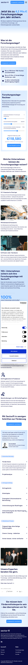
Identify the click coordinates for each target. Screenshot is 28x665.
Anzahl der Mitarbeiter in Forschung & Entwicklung (12, 115)
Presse (2, 654)
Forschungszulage (19, 650)
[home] (4, 2)
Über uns (3, 652)
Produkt (3, 650)
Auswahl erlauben (14, 356)
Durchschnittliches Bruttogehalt (10, 121)
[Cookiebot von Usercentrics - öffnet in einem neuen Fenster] (20, 303)
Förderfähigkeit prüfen (14, 145)
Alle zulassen (14, 351)
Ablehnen (14, 360)
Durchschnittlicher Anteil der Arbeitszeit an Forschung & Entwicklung (12, 127)
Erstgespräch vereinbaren (17, 2)
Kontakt (17, 654)
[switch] (24, 332)
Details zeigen (19, 346)
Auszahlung (18, 652)
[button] (14, 461)
